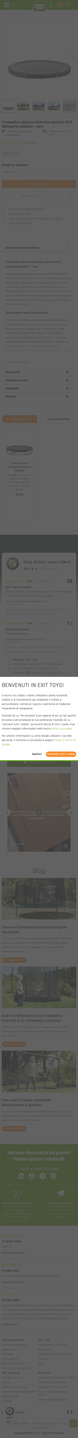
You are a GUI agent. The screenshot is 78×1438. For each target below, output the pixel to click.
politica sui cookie (61, 729)
